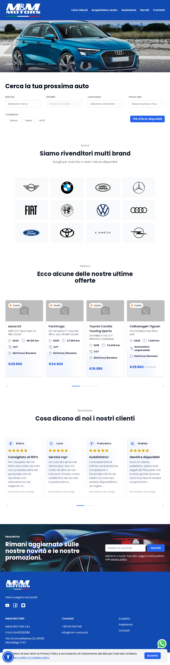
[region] (85, 343)
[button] (8, 657)
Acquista (124, 618)
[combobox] (23, 104)
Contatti (159, 10)
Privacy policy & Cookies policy (29, 658)
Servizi (144, 10)
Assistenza (128, 10)
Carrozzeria (94, 97)
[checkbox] (6, 120)
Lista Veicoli (79, 10)
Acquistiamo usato (104, 10)
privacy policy (119, 559)
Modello (50, 97)
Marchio (10, 97)
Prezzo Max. (135, 97)
